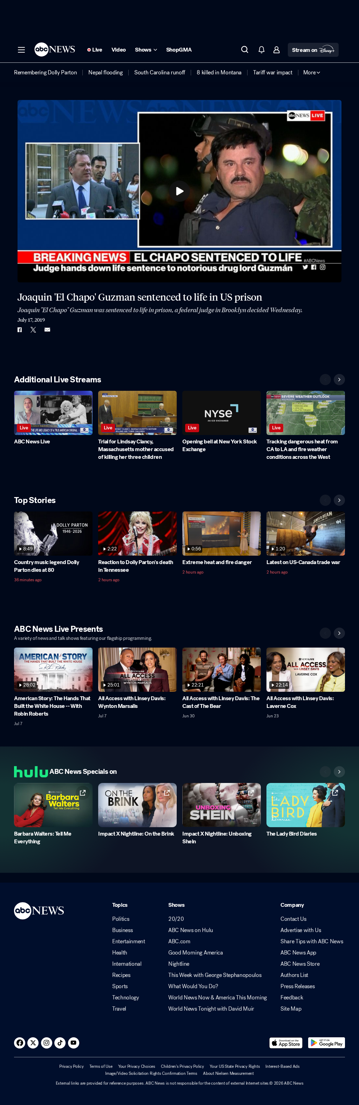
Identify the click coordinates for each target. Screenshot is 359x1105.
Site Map (290, 1009)
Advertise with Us (300, 930)
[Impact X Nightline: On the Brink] (137, 805)
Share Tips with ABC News (311, 941)
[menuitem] (45, 72)
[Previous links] (325, 771)
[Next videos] (339, 379)
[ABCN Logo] (54, 49)
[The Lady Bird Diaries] (305, 805)
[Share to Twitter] (33, 330)
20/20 (176, 919)
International (127, 964)
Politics (120, 919)
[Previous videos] (325, 379)
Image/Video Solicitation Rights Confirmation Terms (151, 1073)
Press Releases (297, 986)
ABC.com (179, 941)
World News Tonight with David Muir (211, 1009)
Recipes (121, 975)
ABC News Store (300, 964)
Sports (120, 986)
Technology (125, 997)
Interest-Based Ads (282, 1066)
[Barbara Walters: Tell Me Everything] (53, 805)
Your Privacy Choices (136, 1066)
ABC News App (298, 953)
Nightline (178, 964)
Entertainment (128, 941)
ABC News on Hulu (190, 930)
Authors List (294, 975)
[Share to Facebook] (19, 330)
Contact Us (293, 919)
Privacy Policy (71, 1066)
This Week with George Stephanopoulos (214, 975)
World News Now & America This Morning (217, 997)
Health (119, 953)
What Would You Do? (193, 986)
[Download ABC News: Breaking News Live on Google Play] (326, 1043)
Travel (119, 1009)
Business (122, 930)
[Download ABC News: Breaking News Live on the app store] (286, 1043)
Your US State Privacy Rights (235, 1066)
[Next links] (339, 771)
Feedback (291, 997)
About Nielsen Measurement (228, 1073)
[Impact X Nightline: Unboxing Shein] (221, 805)
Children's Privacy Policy (182, 1066)
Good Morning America (195, 953)
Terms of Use (101, 1066)
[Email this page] (47, 330)
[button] (21, 50)
